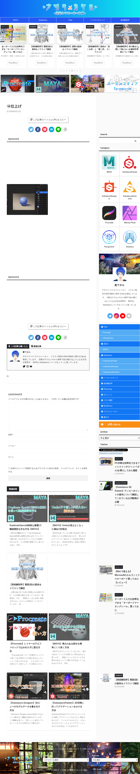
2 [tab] (63, 70)
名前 (10, 435)
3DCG (106, 344)
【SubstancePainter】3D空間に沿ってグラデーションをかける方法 (68, 706)
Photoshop (108, 389)
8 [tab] (80, 70)
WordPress (108, 406)
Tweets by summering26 (111, 453)
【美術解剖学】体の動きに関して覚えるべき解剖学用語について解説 (98, 49)
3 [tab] (66, 70)
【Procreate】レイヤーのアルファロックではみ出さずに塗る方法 (26, 647)
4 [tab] (69, 70)
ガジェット (108, 395)
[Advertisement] (48, 162)
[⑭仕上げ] (51, 129)
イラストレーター (111, 411)
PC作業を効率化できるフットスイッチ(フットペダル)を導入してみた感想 (127, 49)
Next (137, 47)
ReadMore (13, 63)
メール (11, 446)
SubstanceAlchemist (111, 372)
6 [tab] (74, 70)
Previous (2, 47)
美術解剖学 (125, 20)
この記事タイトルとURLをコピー (49, 119)
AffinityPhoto (108, 338)
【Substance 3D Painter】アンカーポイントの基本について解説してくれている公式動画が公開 (127, 494)
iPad (70, 20)
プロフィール (41, 749)
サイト (11, 457)
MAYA (15, 20)
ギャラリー (100, 749)
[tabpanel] (13, 46)
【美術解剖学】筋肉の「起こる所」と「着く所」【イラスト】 (70, 49)
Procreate (107, 332)
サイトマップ (74, 749)
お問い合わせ (87, 749)
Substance (43, 20)
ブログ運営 (108, 400)
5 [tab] (72, 70)
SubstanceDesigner (111, 366)
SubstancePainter (110, 361)
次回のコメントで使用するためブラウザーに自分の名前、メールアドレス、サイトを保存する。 (47, 470)
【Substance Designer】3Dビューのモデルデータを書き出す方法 (25, 706)
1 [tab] (61, 70)
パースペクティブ (98, 20)
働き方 (106, 417)
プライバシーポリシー (57, 749)
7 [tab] (77, 70)
